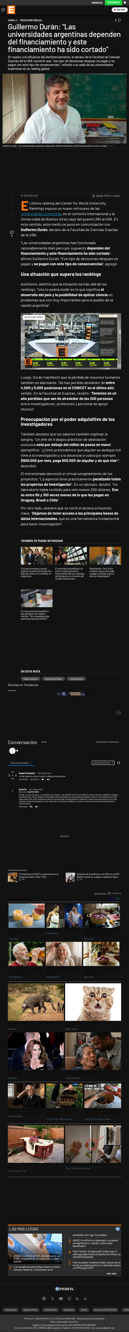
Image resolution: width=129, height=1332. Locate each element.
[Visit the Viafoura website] (114, 893)
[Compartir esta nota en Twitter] (12, 204)
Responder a (29, 792)
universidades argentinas (41, 213)
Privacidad (69, 1310)
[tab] (21, 763)
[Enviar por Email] (12, 223)
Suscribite (113, 2)
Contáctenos (50, 1310)
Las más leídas (23, 1229)
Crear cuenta (113, 742)
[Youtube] (61, 1298)
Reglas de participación (105, 1310)
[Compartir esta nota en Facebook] (12, 195)
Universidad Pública (53, 678)
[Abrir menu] (2, 9)
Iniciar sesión (101, 742)
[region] (64, 817)
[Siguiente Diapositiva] (119, 713)
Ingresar (97, 2)
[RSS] (77, 1298)
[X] (52, 1298)
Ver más (111, 1273)
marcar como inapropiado (114, 780)
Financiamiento (76, 678)
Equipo (84, 1310)
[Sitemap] (85, 1298)
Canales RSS (10, 1310)
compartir (103, 779)
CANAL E (12, 20)
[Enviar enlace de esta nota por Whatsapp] (12, 214)
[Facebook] (44, 1299)
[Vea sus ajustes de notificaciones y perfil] (124, 2)
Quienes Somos (30, 1310)
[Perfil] (64, 1289)
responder (23, 779)
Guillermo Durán (30, 678)
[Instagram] (69, 1298)
